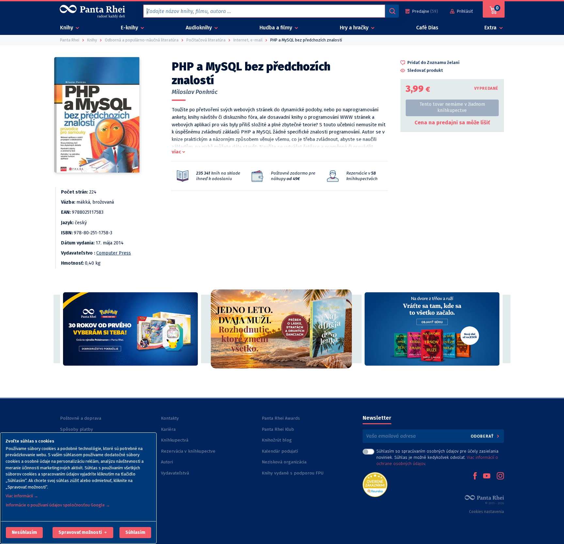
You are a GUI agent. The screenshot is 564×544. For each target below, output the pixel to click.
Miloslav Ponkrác (195, 92)
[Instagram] (500, 476)
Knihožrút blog (277, 440)
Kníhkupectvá (174, 440)
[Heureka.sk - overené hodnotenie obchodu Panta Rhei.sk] (375, 484)
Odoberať (483, 436)
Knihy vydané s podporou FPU (292, 473)
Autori (167, 462)
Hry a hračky (355, 27)
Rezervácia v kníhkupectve (188, 451)
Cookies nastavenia (486, 511)
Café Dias (427, 27)
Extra (491, 27)
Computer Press (113, 253)
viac (176, 152)
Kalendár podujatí (280, 451)
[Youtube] (486, 476)
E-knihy (130, 27)
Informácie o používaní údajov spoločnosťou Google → (58, 505)
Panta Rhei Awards (281, 418)
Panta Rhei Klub (278, 429)
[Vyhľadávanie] (392, 11)
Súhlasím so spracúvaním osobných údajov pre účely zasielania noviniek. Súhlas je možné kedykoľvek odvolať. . (437, 457)
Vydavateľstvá (175, 473)
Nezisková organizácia (284, 462)
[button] (24, 532)
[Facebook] (475, 476)
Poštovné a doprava (80, 418)
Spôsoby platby (76, 429)
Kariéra (168, 429)
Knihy (67, 27)
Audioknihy (199, 27)
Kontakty (170, 418)
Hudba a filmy (276, 27)
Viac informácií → (22, 495)
